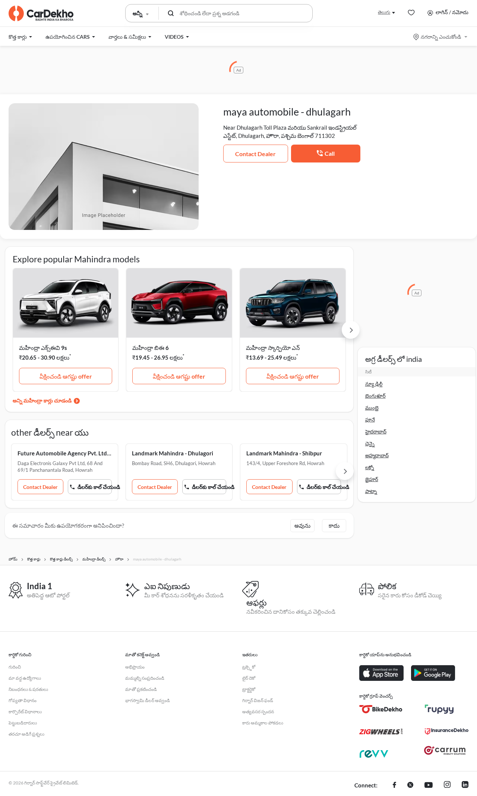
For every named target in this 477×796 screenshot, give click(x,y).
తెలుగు (384, 12)
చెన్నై (370, 443)
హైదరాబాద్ (375, 432)
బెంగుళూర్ (375, 396)
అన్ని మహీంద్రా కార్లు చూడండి (42, 400)
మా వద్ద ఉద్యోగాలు (25, 678)
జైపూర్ (371, 479)
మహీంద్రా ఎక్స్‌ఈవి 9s (43, 347)
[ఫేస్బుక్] (394, 786)
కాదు (334, 525)
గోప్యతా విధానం (23, 700)
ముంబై (372, 408)
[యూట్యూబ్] (428, 786)
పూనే (370, 420)
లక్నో (369, 467)
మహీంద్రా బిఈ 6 (150, 347)
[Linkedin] (465, 786)
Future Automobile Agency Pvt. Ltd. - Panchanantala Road (65, 453)
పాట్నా (371, 491)
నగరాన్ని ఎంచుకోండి (441, 37)
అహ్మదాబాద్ (377, 455)
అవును (302, 525)
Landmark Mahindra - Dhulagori (172, 453)
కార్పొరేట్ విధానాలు (25, 711)
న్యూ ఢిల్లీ (374, 384)
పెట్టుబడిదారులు (23, 723)
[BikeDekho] (381, 709)
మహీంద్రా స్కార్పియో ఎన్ (273, 347)
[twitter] (410, 786)
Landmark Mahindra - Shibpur (284, 453)
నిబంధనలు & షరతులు (28, 689)
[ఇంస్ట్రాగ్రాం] (447, 786)
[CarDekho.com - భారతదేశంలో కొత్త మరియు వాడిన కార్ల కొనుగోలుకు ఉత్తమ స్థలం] (41, 13)
